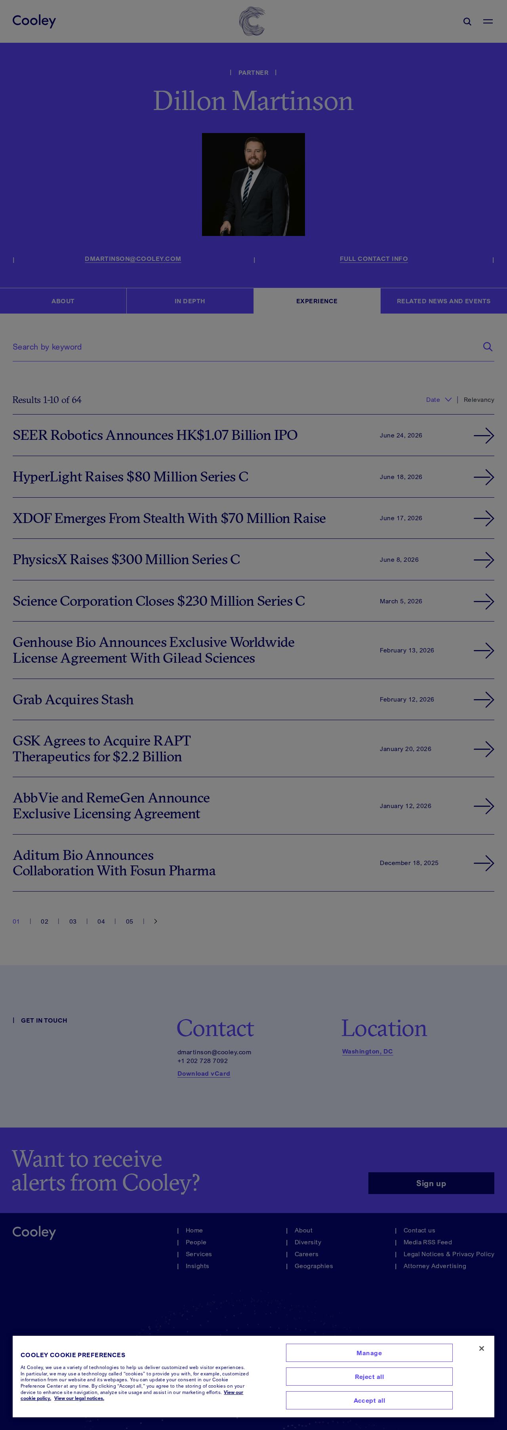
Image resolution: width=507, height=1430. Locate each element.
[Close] (481, 1348)
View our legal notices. (79, 1398)
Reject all (369, 1377)
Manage (369, 1353)
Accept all (369, 1400)
